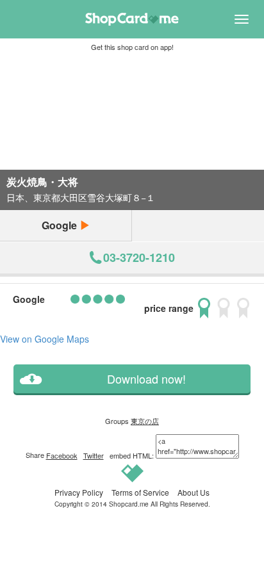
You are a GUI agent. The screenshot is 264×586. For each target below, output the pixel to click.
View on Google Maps (44, 338)
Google (60, 225)
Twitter (93, 455)
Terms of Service (140, 492)
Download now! (146, 379)
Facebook (62, 455)
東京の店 (145, 421)
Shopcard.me (129, 504)
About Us (193, 492)
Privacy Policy (78, 492)
